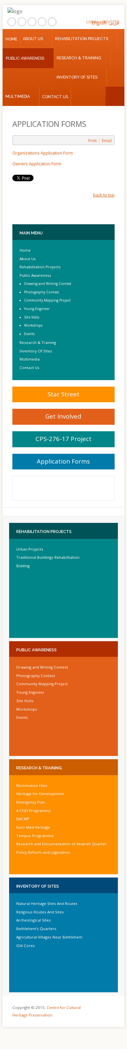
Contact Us (55, 96)
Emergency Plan (30, 802)
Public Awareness (25, 58)
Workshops (33, 325)
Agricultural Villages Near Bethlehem (49, 937)
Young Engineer (36, 308)
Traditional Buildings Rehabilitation (47, 557)
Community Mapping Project (47, 300)
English (99, 23)
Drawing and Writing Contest (47, 283)
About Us (33, 38)
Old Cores (25, 945)
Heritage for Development (40, 793)
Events (29, 334)
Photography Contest (41, 292)
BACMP (22, 818)
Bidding (23, 565)
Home (11, 39)
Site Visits (31, 317)
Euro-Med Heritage (33, 827)
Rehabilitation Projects (81, 38)
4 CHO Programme (33, 810)
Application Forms (63, 461)
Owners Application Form (36, 164)
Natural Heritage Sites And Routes (47, 903)
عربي (114, 23)
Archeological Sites (33, 920)
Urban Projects (29, 549)
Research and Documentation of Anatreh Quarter (61, 843)
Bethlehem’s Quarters (36, 928)
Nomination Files (31, 785)
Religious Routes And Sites (40, 911)
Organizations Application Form (42, 153)
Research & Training (79, 57)
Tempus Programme (35, 835)
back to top (104, 195)
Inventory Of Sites (77, 77)
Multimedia (18, 96)
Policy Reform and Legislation (43, 852)
